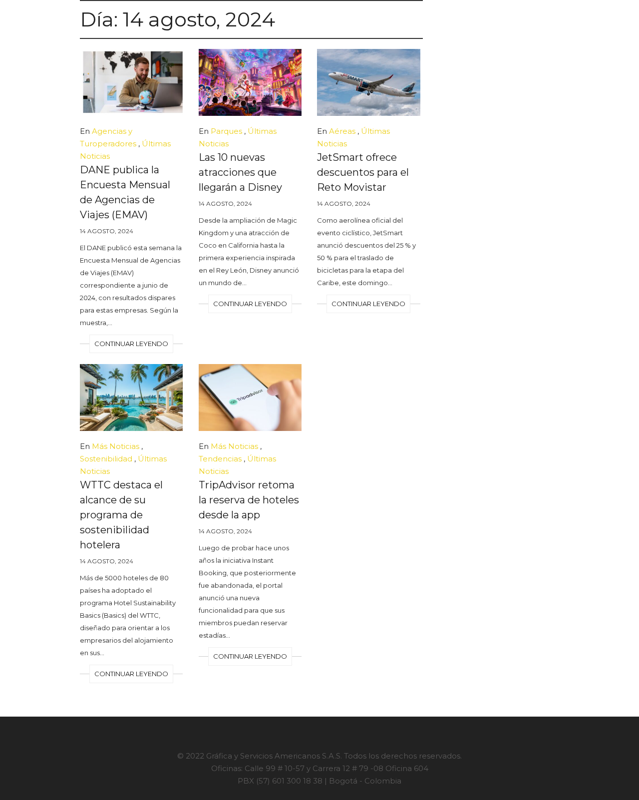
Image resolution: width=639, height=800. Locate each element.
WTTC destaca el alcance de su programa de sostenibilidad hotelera (121, 515)
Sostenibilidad (106, 458)
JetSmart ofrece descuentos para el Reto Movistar (363, 172)
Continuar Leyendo (131, 344)
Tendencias (220, 458)
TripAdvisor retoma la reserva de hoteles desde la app (249, 500)
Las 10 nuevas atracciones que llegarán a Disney (240, 172)
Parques (226, 131)
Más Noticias (115, 446)
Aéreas (342, 131)
